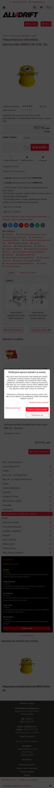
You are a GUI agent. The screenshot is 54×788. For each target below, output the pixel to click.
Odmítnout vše (37, 415)
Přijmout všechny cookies (37, 409)
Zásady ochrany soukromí (39, 402)
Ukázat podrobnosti (13, 408)
